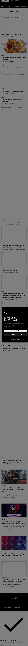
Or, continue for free (15, 339)
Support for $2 (15, 331)
